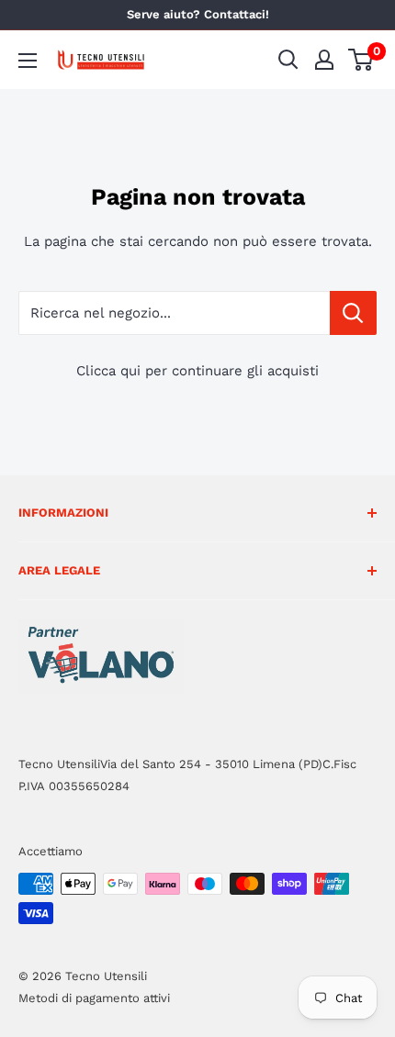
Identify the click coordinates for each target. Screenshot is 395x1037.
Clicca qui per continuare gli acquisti (197, 370)
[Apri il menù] (27, 60)
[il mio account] (324, 60)
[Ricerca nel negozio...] (353, 313)
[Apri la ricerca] (288, 60)
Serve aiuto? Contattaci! (198, 14)
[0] (361, 60)
